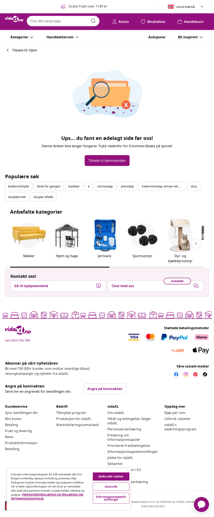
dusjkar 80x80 (43, 197)
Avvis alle (111, 486)
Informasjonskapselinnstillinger (132, 451)
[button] (83, 7)
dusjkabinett (17, 197)
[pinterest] (195, 374)
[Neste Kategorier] (196, 244)
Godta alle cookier (111, 476)
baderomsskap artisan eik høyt (163, 186)
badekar (74, 186)
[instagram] (186, 374)
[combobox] (63, 21)
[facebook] (176, 374)
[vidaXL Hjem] (14, 19)
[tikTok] (205, 374)
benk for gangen (48, 186)
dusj (194, 186)
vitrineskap (105, 186)
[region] (69, 489)
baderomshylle (18, 186)
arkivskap (127, 186)
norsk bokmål (185, 7)
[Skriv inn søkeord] (93, 20)
